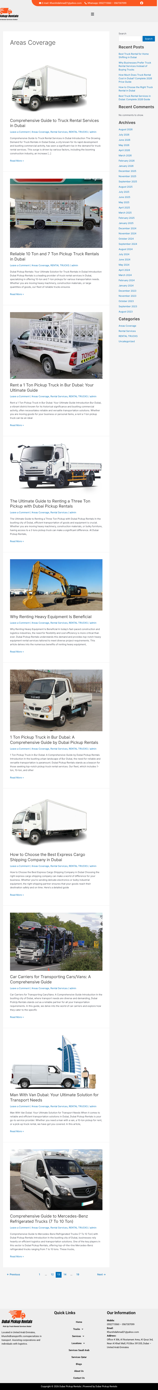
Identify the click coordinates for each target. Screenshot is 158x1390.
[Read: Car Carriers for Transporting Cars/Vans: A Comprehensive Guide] (56, 941)
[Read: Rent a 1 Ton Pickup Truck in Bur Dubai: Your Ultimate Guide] (56, 345)
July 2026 (124, 134)
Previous (13, 1274)
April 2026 (124, 150)
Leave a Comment (20, 131)
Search (122, 33)
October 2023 (126, 301)
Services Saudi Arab (79, 1350)
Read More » (17, 160)
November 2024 (127, 233)
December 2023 (127, 290)
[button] (92, 14)
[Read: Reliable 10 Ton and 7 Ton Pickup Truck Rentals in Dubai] (56, 212)
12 (52, 1274)
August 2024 (126, 249)
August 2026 (126, 129)
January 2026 (126, 165)
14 (65, 1274)
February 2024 (127, 280)
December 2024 (127, 228)
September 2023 (128, 306)
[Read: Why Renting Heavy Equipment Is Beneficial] (56, 584)
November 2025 (127, 176)
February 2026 (127, 160)
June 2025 (124, 197)
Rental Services (59, 131)
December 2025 (127, 171)
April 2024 (124, 270)
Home (79, 1322)
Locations (77, 1343)
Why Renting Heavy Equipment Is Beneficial (50, 616)
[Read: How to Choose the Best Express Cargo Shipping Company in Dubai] (49, 821)
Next (101, 1274)
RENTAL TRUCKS (78, 131)
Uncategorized (127, 341)
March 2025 (125, 212)
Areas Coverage (40, 131)
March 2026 (125, 155)
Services (76, 1336)
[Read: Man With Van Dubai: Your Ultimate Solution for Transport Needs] (56, 1061)
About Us (79, 1371)
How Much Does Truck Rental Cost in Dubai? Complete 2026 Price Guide (135, 78)
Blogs (79, 1364)
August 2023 (126, 311)
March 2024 (125, 275)
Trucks (76, 1329)
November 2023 (127, 295)
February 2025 (127, 217)
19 (77, 1274)
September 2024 (128, 243)
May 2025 (124, 202)
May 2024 (124, 264)
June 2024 (124, 259)
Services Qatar (79, 1357)
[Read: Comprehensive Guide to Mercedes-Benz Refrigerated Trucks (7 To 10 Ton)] (56, 1179)
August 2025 (126, 186)
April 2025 (124, 207)
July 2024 (124, 254)
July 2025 (124, 191)
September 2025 (128, 181)
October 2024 (126, 238)
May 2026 (124, 145)
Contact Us (79, 1378)
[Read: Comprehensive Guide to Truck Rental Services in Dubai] (49, 87)
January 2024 (126, 285)
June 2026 (124, 139)
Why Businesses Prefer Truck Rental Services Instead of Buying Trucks (135, 66)
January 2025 (126, 223)
